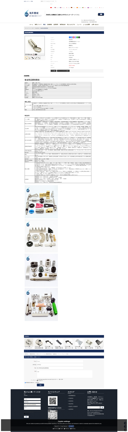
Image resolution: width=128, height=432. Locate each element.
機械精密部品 (32, 354)
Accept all (71, 426)
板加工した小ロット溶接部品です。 (69, 348)
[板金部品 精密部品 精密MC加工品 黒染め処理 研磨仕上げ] (39, 342)
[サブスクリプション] (102, 407)
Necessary (56, 428)
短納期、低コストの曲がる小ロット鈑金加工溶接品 (49, 348)
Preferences (67, 428)
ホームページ (28, 28)
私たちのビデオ (71, 24)
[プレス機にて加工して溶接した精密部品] (99, 342)
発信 (40, 385)
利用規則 (37, 382)
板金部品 (37, 28)
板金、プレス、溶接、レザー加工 (79, 348)
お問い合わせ (95, 24)
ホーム (31, 24)
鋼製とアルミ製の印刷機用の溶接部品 (89, 348)
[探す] (56, 1)
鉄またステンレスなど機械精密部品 (44, 354)
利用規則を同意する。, (32, 382)
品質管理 (56, 24)
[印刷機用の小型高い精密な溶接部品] (59, 342)
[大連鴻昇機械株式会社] (34, 13)
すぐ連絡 (53, 70)
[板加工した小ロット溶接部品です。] (69, 342)
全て (33, 28)
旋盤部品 (55, 354)
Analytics (61, 428)
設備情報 (49, 24)
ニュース (79, 24)
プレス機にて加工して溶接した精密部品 (99, 348)
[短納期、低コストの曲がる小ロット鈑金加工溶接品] (49, 342)
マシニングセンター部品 (63, 354)
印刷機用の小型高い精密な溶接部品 (59, 348)
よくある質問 (86, 24)
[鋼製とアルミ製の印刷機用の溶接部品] (89, 342)
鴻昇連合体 (62, 24)
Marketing (73, 428)
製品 (44, 24)
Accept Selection (64, 426)
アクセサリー (40, 380)
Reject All (56, 426)
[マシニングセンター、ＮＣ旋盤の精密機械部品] (29, 342)
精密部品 (26, 354)
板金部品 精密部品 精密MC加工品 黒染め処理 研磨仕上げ (39, 348)
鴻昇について (38, 24)
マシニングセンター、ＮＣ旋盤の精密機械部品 (29, 348)
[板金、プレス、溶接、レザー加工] (79, 342)
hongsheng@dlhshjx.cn (95, 412)
